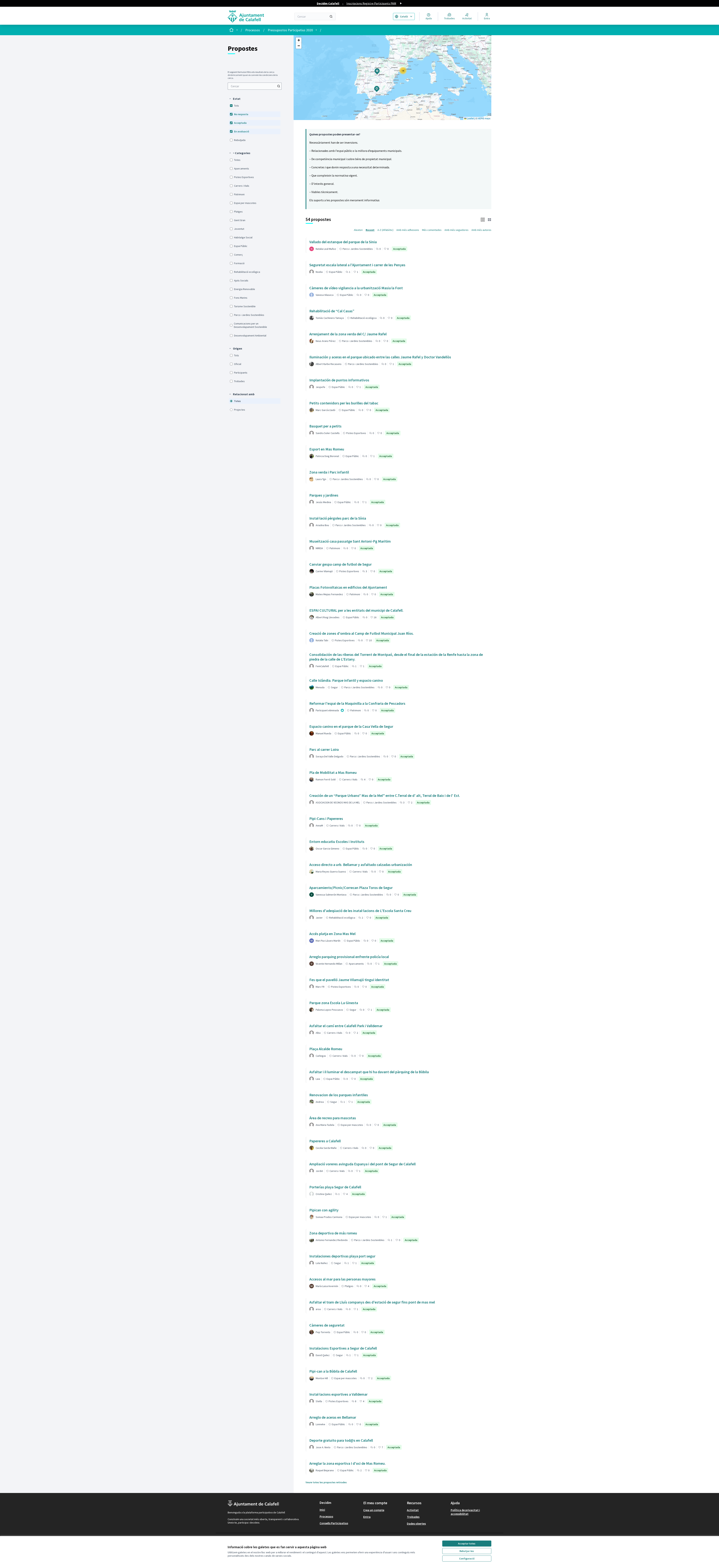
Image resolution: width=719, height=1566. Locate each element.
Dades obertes (416, 1523)
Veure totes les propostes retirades (326, 1482)
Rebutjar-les (466, 1551)
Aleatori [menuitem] (358, 230)
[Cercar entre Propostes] (278, 86)
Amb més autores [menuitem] (481, 230)
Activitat (413, 1510)
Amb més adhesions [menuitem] (407, 230)
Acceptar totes (466, 1543)
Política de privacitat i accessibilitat (465, 1512)
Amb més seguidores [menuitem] (456, 230)
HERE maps (484, 118)
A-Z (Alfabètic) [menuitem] (385, 230)
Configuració (466, 1558)
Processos (252, 30)
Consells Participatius (334, 1523)
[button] (235, 99)
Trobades (413, 1517)
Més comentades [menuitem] (432, 230)
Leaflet (470, 118)
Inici (322, 1510)
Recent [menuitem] (370, 230)
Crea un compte (373, 1510)
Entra (367, 1517)
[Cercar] (331, 16)
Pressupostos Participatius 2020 (290, 30)
